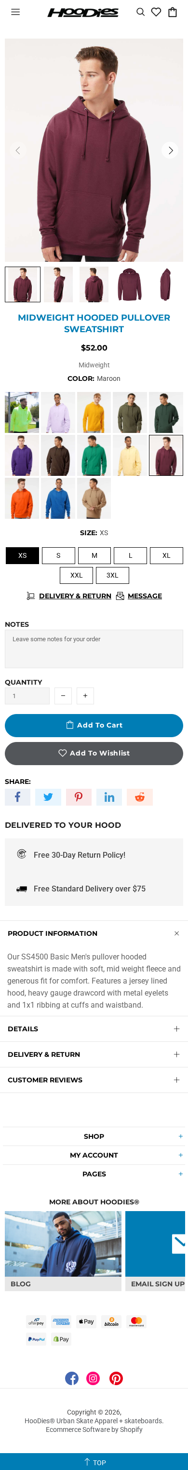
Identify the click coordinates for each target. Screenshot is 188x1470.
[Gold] (94, 412)
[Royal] (58, 498)
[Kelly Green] (94, 455)
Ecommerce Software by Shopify (94, 1429)
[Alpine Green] (166, 412)
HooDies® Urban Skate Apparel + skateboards (83, 12)
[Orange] (22, 498)
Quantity (23, 682)
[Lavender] (58, 412)
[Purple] (22, 455)
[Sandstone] (94, 498)
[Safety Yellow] (22, 412)
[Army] (130, 412)
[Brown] (58, 455)
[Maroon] (166, 455)
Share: (18, 781)
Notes (17, 624)
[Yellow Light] (130, 455)
